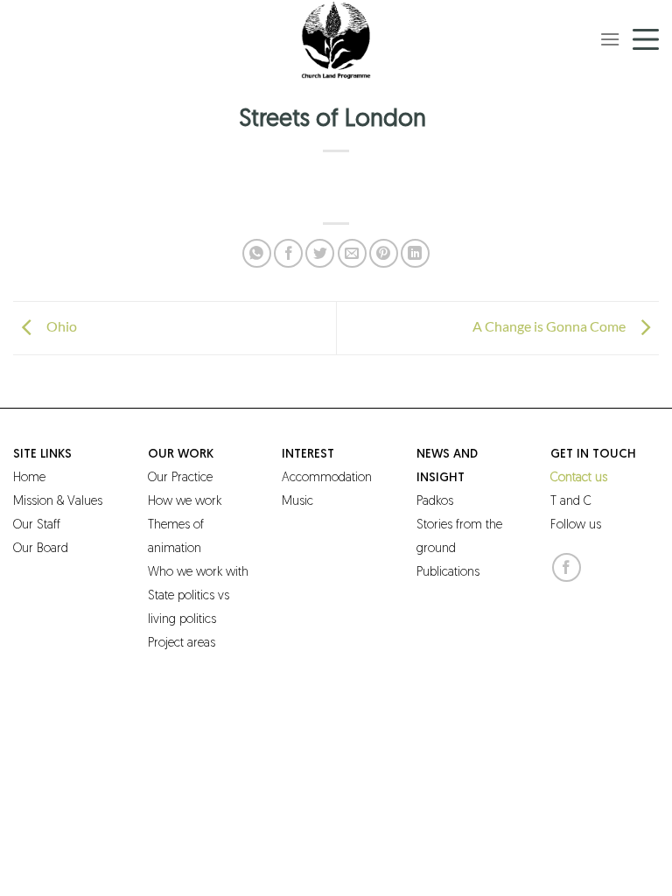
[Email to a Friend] (352, 253)
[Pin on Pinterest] (383, 253)
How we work (184, 501)
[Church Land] (336, 39)
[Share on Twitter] (319, 253)
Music (297, 501)
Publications (448, 572)
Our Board (40, 549)
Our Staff (36, 525)
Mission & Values (57, 501)
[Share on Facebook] (288, 253)
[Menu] (609, 39)
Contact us (578, 478)
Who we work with (198, 572)
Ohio (59, 326)
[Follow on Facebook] (566, 567)
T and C (571, 501)
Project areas (181, 643)
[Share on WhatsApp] (256, 253)
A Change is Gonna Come (550, 326)
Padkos (434, 501)
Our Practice (180, 478)
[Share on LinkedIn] (415, 253)
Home (29, 478)
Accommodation (327, 478)
